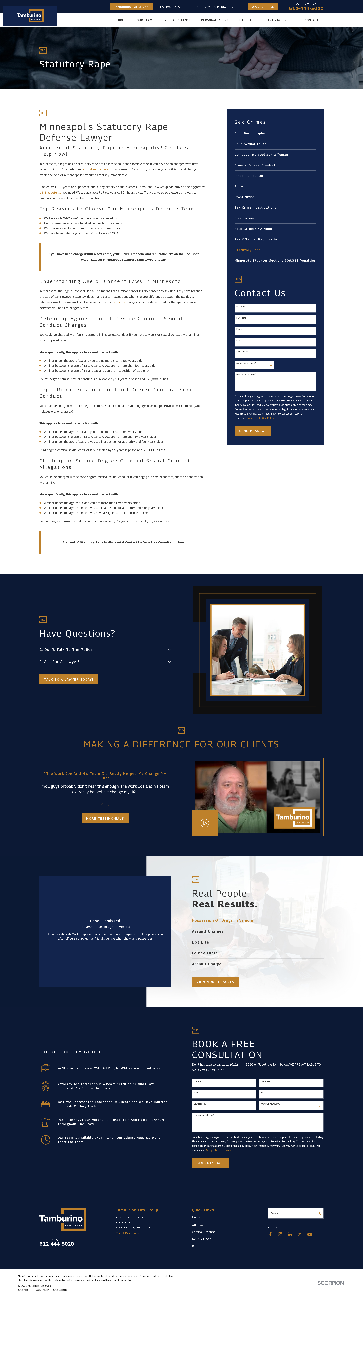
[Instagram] (280, 1234)
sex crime (118, 302)
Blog (195, 1246)
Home (196, 1217)
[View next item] (108, 804)
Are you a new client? (246, 363)
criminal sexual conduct (98, 169)
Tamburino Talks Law (131, 6)
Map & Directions (127, 1233)
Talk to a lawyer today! (68, 679)
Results (192, 6)
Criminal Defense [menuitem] (177, 20)
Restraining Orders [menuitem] (278, 20)
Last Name (241, 318)
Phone (239, 329)
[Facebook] (270, 1234)
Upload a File (263, 6)
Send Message (253, 431)
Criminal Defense (203, 1232)
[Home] (30, 15)
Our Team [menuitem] (144, 20)
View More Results (215, 982)
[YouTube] (309, 1234)
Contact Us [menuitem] (314, 20)
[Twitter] (300, 1234)
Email (238, 340)
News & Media (215, 6)
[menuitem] (275, 133)
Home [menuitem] (122, 20)
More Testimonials (105, 818)
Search (275, 1213)
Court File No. (242, 352)
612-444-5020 (306, 8)
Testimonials (169, 6)
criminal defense (50, 192)
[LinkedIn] (290, 1234)
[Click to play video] (205, 823)
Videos (237, 6)
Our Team (198, 1224)
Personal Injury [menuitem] (215, 20)
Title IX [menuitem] (245, 20)
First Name (241, 306)
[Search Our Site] (319, 1213)
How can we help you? (246, 374)
